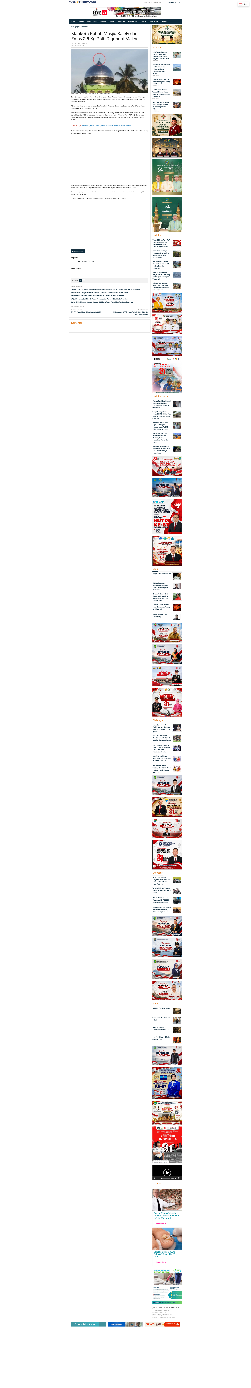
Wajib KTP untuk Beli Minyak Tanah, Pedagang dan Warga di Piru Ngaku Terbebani (99, 299)
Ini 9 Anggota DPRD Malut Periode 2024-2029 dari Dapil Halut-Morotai (130, 312)
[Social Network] (179, 2)
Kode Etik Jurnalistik (158, 1312)
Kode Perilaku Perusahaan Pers (162, 1314)
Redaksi (166, 1311)
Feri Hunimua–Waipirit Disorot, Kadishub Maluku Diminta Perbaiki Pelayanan (97, 296)
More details (161, 1223)
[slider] (165, 1178)
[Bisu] (176, 1178)
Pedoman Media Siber (159, 1316)
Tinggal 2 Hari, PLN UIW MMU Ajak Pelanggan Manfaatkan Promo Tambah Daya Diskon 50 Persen (105, 289)
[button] (167, 1173)
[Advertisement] (109, 159)
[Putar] (155, 1178)
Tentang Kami (158, 1311)
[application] (167, 1172)
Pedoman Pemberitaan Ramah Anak (163, 1318)
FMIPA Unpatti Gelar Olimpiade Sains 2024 (86, 311)
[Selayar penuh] (179, 1178)
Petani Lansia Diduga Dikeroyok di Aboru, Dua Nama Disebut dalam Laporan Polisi (99, 292)
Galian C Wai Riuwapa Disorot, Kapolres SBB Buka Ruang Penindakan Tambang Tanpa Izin (102, 302)
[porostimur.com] (82, 2)
